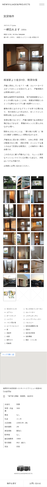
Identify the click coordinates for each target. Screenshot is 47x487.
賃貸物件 (9, 16)
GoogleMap (7, 391)
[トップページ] (16, 4)
